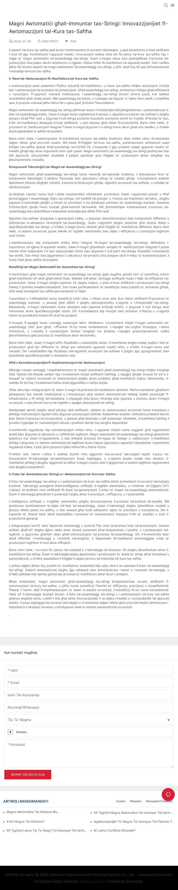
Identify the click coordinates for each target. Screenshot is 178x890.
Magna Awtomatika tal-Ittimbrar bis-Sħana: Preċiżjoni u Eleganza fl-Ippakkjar (34, 812)
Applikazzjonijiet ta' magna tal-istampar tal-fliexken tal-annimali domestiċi (134, 821)
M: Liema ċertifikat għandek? (115, 830)
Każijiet (120, 801)
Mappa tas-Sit (93, 881)
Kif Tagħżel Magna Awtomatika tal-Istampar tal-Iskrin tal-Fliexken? (134, 812)
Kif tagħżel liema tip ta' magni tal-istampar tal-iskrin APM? (47, 830)
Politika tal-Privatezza (125, 881)
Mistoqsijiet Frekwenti (159, 801)
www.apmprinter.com (155, 874)
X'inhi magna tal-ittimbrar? (25, 821)
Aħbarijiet (135, 801)
